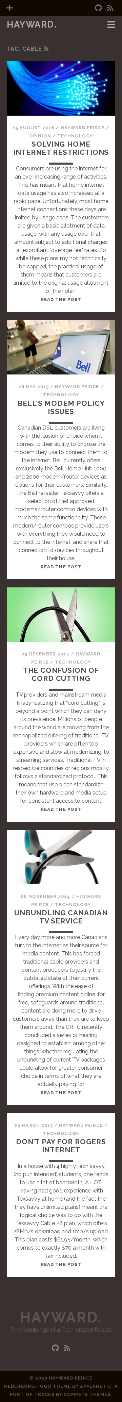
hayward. (32, 24)
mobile (18, 34)
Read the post (61, 299)
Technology (75, 135)
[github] (98, 8)
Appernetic (95, 1386)
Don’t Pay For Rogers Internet (61, 1145)
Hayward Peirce (83, 127)
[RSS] (46, 49)
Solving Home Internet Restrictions (61, 148)
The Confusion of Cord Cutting (61, 674)
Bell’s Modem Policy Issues (61, 407)
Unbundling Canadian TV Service (61, 916)
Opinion (40, 135)
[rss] (110, 8)
